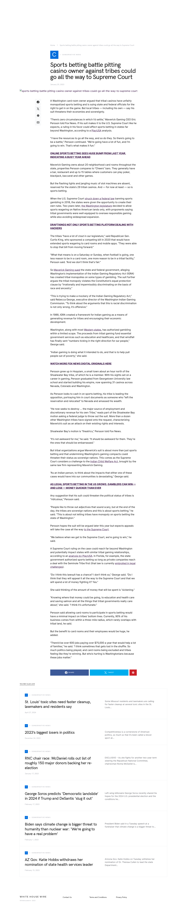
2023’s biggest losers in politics (50, 732)
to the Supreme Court (96, 529)
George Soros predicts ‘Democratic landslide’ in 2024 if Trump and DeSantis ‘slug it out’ (61, 796)
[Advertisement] (93, 18)
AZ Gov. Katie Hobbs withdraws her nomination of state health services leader (59, 862)
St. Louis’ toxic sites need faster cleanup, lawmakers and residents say (58, 704)
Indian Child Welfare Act (104, 461)
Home (52, 45)
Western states (92, 329)
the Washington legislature (96, 205)
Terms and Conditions (98, 897)
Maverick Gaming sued (67, 269)
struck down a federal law (99, 198)
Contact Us (67, 897)
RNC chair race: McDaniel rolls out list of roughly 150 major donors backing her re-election (58, 763)
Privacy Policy (121, 897)
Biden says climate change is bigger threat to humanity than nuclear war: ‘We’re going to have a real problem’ (61, 829)
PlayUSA (96, 130)
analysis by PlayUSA (80, 555)
